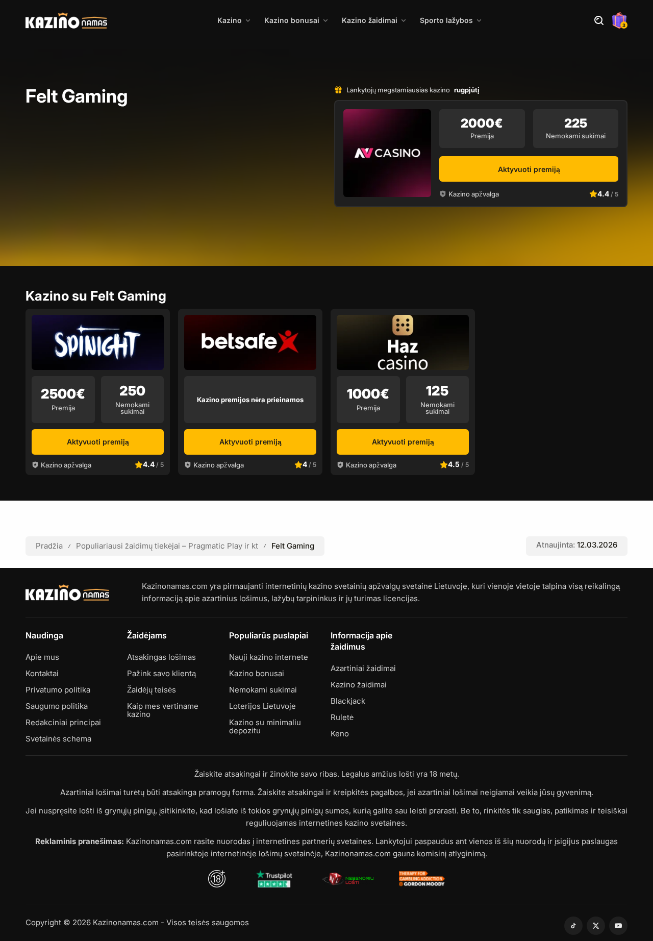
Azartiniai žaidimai (363, 668)
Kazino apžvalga (473, 194)
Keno (340, 734)
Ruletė (342, 717)
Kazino (229, 20)
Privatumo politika (58, 690)
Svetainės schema (58, 739)
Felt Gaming (292, 546)
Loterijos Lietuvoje (262, 706)
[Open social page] (573, 926)
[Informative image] (274, 879)
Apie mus (42, 657)
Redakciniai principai (63, 723)
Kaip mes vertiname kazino (162, 710)
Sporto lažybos (446, 20)
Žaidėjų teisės (151, 690)
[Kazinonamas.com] (66, 20)
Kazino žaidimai (369, 20)
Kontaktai (42, 674)
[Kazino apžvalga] (387, 153)
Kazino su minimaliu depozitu (265, 727)
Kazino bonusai (291, 20)
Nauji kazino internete (268, 657)
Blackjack (348, 701)
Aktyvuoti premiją (529, 169)
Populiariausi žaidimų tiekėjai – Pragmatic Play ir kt (167, 546)
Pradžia (49, 546)
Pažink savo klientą (161, 674)
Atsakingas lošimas (161, 657)
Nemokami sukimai (263, 690)
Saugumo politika (57, 706)
